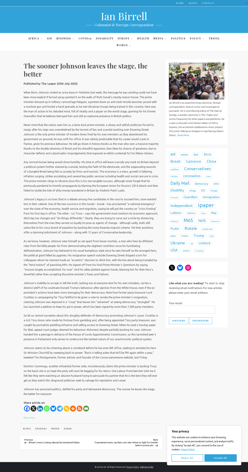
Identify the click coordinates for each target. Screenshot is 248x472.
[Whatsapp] (47, 409)
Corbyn (174, 176)
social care (207, 229)
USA (174, 250)
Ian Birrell (124, 16)
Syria (172, 236)
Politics (178, 38)
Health (143, 38)
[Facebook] (27, 409)
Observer (215, 221)
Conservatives (197, 168)
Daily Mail (179, 183)
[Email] (86, 409)
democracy (201, 183)
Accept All (220, 458)
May (214, 212)
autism (184, 154)
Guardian (190, 197)
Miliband (174, 221)
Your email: (175, 303)
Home (180, 3)
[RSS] (79, 409)
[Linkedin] (40, 409)
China (211, 161)
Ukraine (177, 242)
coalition (174, 169)
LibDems (191, 213)
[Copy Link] (66, 409)
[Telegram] (60, 409)
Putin (174, 228)
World (122, 45)
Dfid (216, 183)
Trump (199, 235)
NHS (202, 221)
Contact (208, 3)
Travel (214, 38)
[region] (204, 445)
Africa (33, 38)
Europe (124, 38)
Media (158, 38)
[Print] (73, 409)
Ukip (212, 236)
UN (191, 244)
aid (172, 154)
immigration (211, 197)
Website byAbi (146, 467)
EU (203, 190)
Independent (181, 205)
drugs (192, 190)
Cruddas (41, 429)
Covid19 (85, 38)
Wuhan (186, 251)
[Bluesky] (53, 409)
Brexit (175, 161)
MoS (188, 220)
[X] (33, 409)
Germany (174, 198)
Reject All (187, 458)
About (192, 3)
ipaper (55, 429)
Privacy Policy (188, 449)
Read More (183, 135)
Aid (49, 38)
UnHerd (204, 243)
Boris (27, 429)
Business (63, 38)
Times (184, 235)
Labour (176, 213)
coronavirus (192, 176)
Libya (203, 213)
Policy (195, 38)
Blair (196, 154)
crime (208, 176)
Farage (214, 190)
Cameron (193, 161)
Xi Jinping (199, 251)
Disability (105, 38)
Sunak (68, 429)
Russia (191, 228)
